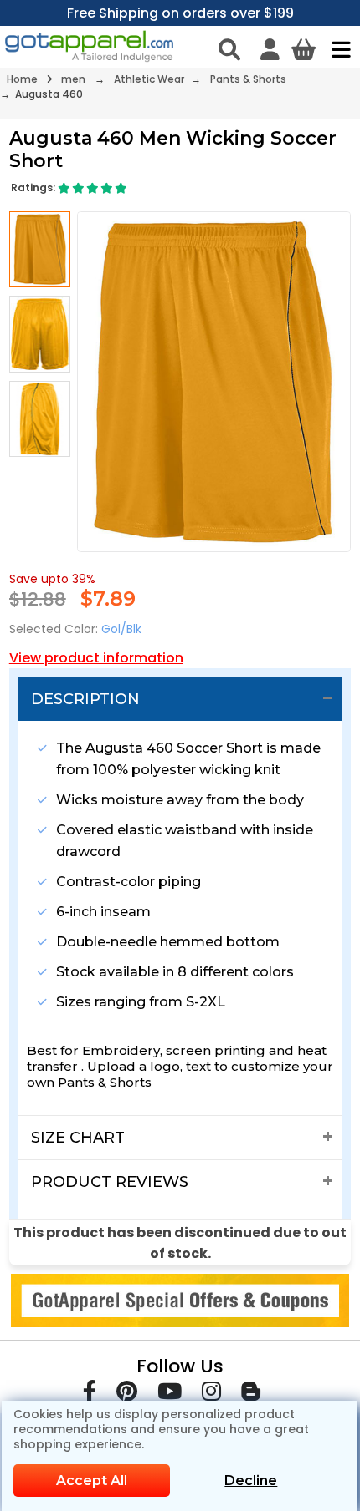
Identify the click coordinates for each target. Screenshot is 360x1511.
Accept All (91, 1480)
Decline (250, 1480)
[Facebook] (89, 1394)
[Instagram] (211, 1394)
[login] (270, 49)
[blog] (250, 1394)
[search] (229, 49)
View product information (96, 657)
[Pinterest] (126, 1394)
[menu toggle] (337, 49)
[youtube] (169, 1394)
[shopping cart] (303, 49)
